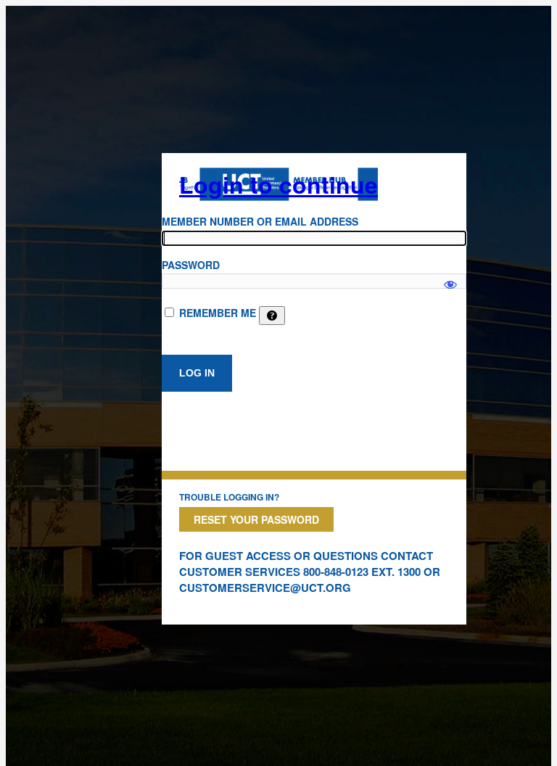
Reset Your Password (256, 519)
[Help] (272, 315)
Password (191, 265)
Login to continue (278, 184)
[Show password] (450, 277)
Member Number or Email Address (260, 221)
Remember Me (217, 312)
